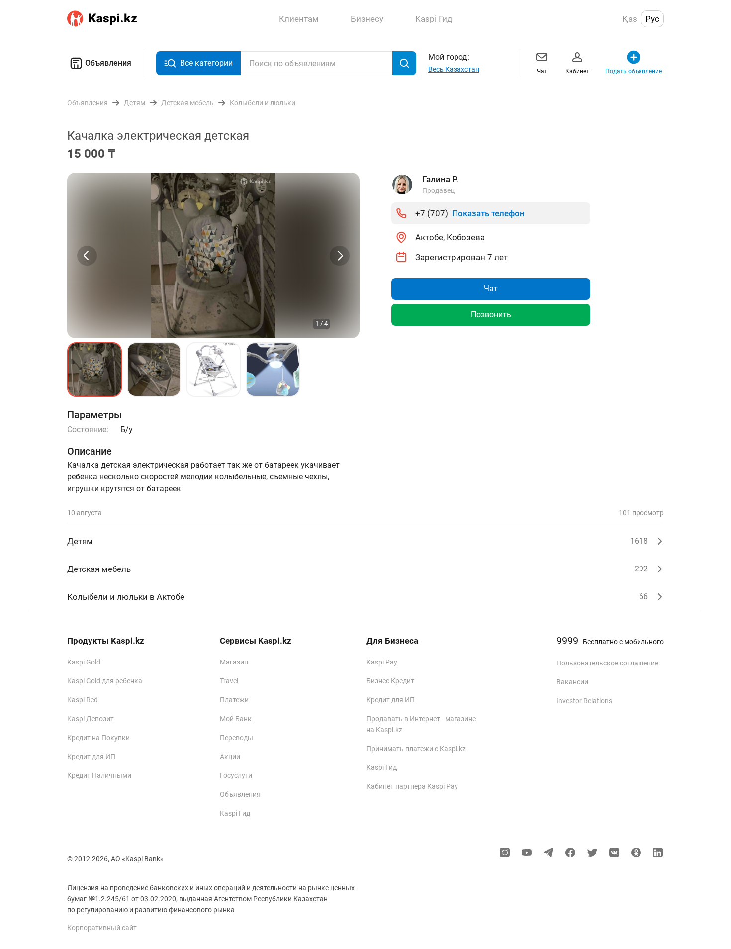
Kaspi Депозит (90, 719)
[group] (213, 255)
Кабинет (577, 71)
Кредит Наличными (99, 775)
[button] (94, 369)
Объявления (108, 63)
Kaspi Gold (83, 662)
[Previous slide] (87, 256)
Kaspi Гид (235, 813)
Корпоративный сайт (102, 928)
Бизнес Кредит (390, 681)
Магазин (234, 662)
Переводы (236, 738)
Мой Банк (236, 719)
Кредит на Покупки (98, 738)
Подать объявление (633, 71)
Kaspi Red (82, 700)
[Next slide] (340, 256)
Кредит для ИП (91, 756)
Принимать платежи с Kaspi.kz (416, 749)
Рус (652, 19)
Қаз (629, 19)
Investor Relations (584, 701)
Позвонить (491, 314)
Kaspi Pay (381, 662)
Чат (542, 71)
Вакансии (572, 682)
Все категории (206, 63)
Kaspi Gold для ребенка (104, 681)
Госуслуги (236, 775)
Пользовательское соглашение (607, 663)
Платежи (234, 700)
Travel (229, 681)
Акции (230, 756)
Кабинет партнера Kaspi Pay (412, 786)
